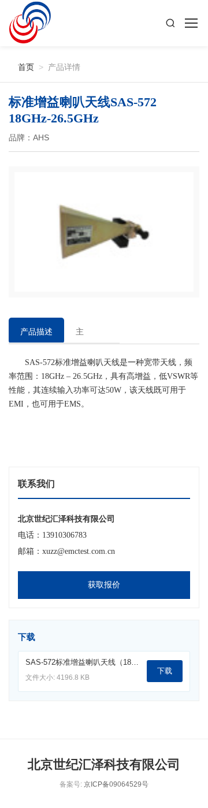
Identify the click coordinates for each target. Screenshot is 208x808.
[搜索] (170, 23)
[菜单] (190, 23)
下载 (164, 670)
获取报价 (104, 584)
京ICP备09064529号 (116, 784)
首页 (21, 67)
